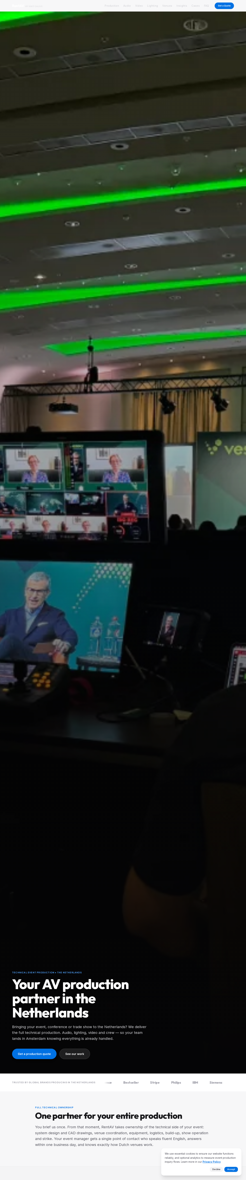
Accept (231, 1169)
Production (112, 5)
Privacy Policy (212, 1161)
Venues (167, 5)
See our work (74, 1054)
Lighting (152, 5)
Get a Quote (224, 5)
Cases (195, 5)
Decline (216, 1169)
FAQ (206, 5)
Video (139, 5)
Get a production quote (34, 1054)
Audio (127, 5)
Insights (181, 5)
